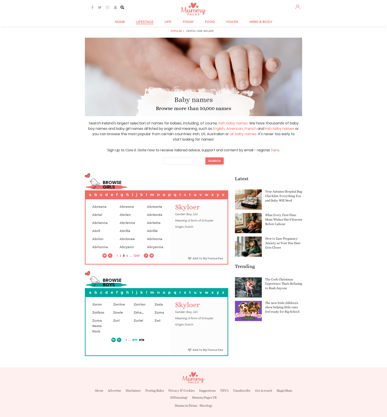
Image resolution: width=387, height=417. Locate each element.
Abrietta (154, 223)
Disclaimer (133, 390)
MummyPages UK (204, 397)
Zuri (116, 321)
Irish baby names (233, 123)
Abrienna (100, 223)
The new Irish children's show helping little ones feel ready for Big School (282, 307)
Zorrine (119, 304)
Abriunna (100, 247)
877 (134, 340)
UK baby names (243, 134)
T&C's (224, 390)
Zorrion (140, 304)
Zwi (157, 321)
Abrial (97, 215)
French (251, 128)
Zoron (97, 304)
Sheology (206, 405)
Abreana (99, 207)
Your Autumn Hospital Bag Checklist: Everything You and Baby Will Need (283, 196)
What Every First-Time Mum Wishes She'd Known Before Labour (283, 219)
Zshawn (140, 313)
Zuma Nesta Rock (97, 326)
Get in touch (263, 390)
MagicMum (284, 390)
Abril (96, 231)
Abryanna (155, 247)
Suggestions (207, 390)
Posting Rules (154, 390)
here (275, 150)
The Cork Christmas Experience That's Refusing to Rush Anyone (283, 284)
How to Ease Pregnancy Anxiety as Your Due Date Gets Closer (283, 243)
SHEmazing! (178, 397)
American (234, 128)
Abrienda (154, 215)
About (99, 390)
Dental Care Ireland (200, 31)
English (219, 128)
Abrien (125, 215)
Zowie (118, 313)
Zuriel (138, 321)
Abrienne (127, 223)
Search (214, 161)
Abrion (97, 239)
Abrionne (154, 239)
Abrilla (125, 231)
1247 (137, 255)
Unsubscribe (242, 390)
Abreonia (154, 207)
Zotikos (98, 313)
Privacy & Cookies (181, 390)
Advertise (114, 390)
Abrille (152, 231)
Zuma (159, 313)
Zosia (159, 304)
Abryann (127, 247)
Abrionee (127, 239)
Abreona (127, 207)
